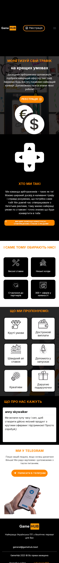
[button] (54, 28)
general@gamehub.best (25, 547)
